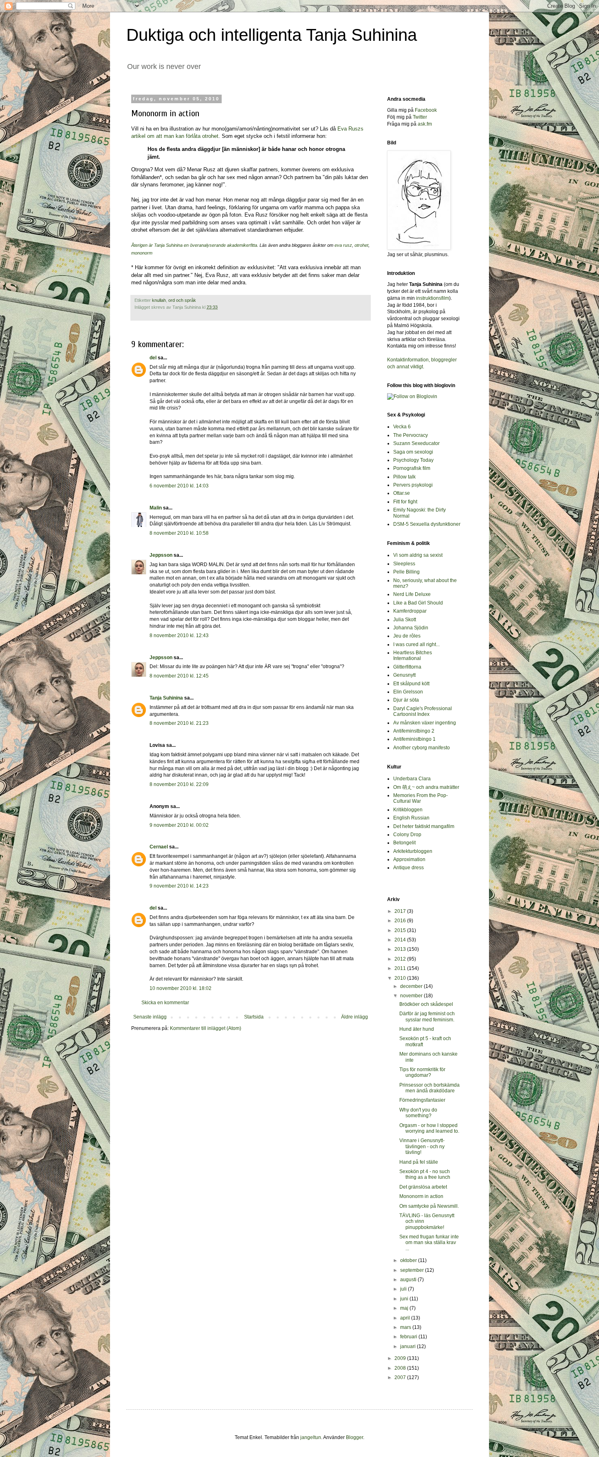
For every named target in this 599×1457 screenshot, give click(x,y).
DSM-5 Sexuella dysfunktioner (426, 524)
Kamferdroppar (410, 611)
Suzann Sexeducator (416, 443)
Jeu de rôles (407, 636)
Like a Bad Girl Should (418, 603)
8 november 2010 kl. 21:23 (179, 723)
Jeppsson (161, 555)
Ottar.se (401, 493)
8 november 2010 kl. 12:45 (179, 676)
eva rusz (343, 245)
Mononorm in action (421, 1196)
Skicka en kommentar (165, 1002)
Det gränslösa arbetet (423, 1187)
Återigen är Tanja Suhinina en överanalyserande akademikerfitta (194, 245)
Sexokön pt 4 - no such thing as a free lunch (424, 1174)
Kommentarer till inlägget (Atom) (205, 1028)
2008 (400, 1368)
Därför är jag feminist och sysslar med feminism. (427, 1016)
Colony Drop (407, 834)
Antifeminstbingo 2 (413, 731)
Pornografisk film (411, 468)
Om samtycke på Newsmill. (429, 1206)
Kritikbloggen (408, 810)
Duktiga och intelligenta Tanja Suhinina (271, 34)
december (412, 986)
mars (406, 1327)
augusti (409, 1279)
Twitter (420, 117)
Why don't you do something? (418, 1112)
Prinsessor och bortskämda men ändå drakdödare (429, 1088)
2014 (400, 940)
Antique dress (408, 867)
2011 (400, 968)
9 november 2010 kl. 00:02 (179, 825)
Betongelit (404, 843)
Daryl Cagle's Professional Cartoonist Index (422, 711)
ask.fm (425, 124)
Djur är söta (406, 700)
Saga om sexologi (413, 452)
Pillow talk (404, 477)
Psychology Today (413, 460)
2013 (400, 949)
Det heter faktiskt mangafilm (423, 826)
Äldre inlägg (354, 1017)
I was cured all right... (416, 644)
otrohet (361, 245)
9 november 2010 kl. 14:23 (179, 886)
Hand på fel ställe (418, 1162)
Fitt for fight (405, 502)
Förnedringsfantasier (422, 1100)
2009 (400, 1358)
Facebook (426, 110)
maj (405, 1308)
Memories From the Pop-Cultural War (420, 798)
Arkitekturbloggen (412, 851)
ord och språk (182, 300)
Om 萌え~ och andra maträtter (426, 787)
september (412, 1270)
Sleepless (404, 564)
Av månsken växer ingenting (424, 723)
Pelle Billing (406, 572)
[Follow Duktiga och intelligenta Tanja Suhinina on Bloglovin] (412, 396)
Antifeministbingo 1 (414, 739)
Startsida (254, 1017)
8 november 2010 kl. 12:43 (179, 635)
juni (405, 1299)
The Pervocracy (410, 435)
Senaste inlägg (150, 1017)
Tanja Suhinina (166, 698)
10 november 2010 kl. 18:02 (180, 988)
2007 (400, 1377)
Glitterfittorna (407, 667)
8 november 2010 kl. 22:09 (179, 784)
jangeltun (310, 1437)
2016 (400, 920)
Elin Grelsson (408, 692)
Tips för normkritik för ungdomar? (422, 1072)
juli (404, 1289)
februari (409, 1337)
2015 (400, 930)
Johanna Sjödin (410, 628)
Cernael (159, 847)
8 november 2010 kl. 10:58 (179, 533)
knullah (159, 300)
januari (408, 1346)
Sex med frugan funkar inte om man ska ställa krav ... (429, 1242)
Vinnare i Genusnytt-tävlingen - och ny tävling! (422, 1146)
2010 (400, 978)
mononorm (141, 252)
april (405, 1318)
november (412, 996)
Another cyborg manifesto (421, 748)
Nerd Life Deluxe (412, 594)
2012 (400, 959)
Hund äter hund (416, 1029)
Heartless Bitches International (412, 655)
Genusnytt (404, 675)
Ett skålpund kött (411, 683)
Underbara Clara (412, 779)
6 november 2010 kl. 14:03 (179, 486)
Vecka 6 (402, 427)
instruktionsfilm (432, 298)
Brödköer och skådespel (426, 1004)
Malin (156, 508)
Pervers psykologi (413, 485)
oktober (409, 1260)
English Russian (411, 818)
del (153, 358)
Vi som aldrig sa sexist (418, 555)
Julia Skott (404, 619)
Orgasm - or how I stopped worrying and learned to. (429, 1128)
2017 (400, 911)
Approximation (409, 859)
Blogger (354, 1437)
